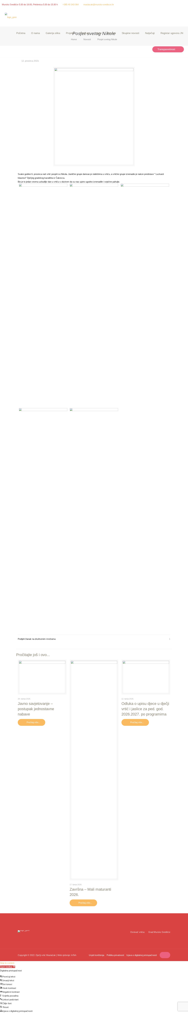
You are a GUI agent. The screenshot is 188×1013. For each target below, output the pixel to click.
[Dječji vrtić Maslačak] (11, 17)
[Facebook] (180, 4)
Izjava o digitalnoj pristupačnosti (141, 955)
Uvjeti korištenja (96, 955)
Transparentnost (166, 49)
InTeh (73, 955)
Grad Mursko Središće (159, 932)
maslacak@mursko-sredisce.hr (98, 4)
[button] (7, 966)
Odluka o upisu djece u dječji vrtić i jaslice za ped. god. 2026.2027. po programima (145, 708)
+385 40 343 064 (71, 4)
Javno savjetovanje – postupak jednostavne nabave (36, 708)
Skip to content (7, 963)
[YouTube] (184, 4)
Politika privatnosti (115, 955)
